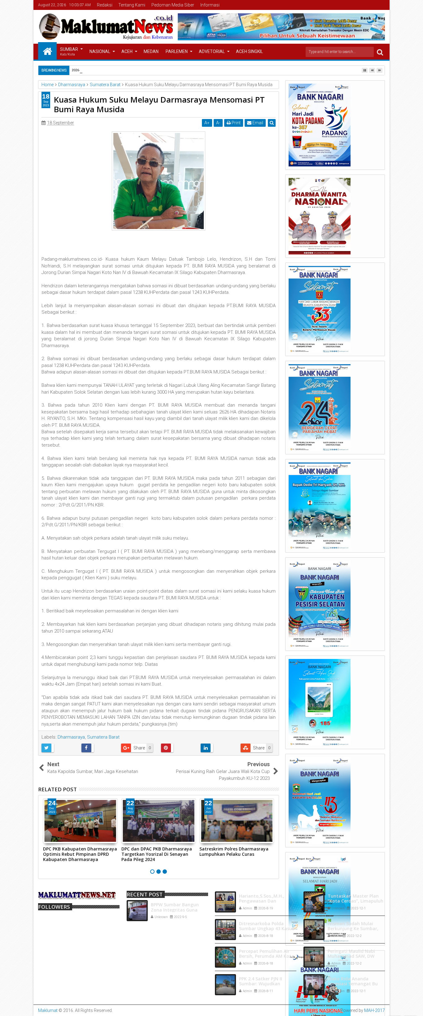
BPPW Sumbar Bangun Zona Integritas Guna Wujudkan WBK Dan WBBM (179, 910)
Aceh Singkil (249, 51)
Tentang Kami (131, 4)
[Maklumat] (47, 51)
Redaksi (104, 4)
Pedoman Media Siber (172, 4)
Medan (151, 51)
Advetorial (212, 51)
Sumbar (69, 51)
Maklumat (48, 1010)
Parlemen (177, 51)
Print (236, 122)
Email (257, 122)
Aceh (127, 51)
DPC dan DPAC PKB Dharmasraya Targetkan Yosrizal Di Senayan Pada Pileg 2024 (156, 854)
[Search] (380, 52)
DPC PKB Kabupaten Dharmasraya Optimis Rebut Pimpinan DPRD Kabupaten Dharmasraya (80, 854)
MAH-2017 (374, 1010)
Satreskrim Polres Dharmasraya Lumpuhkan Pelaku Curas (233, 851)
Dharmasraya (71, 737)
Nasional (99, 51)
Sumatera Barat (103, 737)
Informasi (210, 4)
